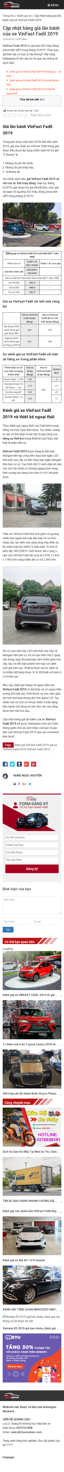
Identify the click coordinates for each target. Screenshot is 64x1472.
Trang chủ (9, 15)
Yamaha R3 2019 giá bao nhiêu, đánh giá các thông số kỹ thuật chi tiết (32, 1328)
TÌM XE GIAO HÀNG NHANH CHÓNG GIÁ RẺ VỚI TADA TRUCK (32, 1201)
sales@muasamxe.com (26, 1432)
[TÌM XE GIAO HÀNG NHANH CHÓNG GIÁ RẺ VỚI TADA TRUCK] (32, 1176)
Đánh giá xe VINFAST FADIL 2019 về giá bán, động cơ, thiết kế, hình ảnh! (32, 995)
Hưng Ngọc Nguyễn (27, 775)
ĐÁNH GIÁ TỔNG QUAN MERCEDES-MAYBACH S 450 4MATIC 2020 (32, 1309)
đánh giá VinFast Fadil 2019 (31, 745)
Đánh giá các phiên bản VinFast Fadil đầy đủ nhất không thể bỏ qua (32, 1211)
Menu (54, 5)
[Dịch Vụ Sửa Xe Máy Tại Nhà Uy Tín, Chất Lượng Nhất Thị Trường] (32, 1127)
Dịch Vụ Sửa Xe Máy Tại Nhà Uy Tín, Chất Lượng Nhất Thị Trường (32, 1151)
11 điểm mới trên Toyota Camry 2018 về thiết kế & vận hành (32, 1044)
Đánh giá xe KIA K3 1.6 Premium (24, 1260)
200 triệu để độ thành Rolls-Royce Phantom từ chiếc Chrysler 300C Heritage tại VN (32, 1093)
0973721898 (24, 1428)
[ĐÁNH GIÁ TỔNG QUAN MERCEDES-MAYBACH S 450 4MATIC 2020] (32, 1285)
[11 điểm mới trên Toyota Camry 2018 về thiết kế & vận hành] (32, 1019)
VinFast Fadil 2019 (38, 749)
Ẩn (42, 99)
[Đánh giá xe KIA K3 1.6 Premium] (32, 1235)
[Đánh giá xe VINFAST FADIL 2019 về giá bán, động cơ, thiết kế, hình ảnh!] (32, 970)
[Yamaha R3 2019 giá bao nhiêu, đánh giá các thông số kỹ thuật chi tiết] (32, 1319)
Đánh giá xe (24, 15)
